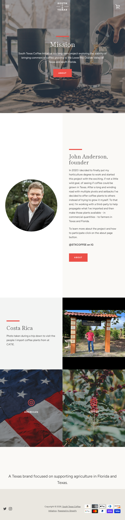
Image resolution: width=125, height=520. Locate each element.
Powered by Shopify (67, 511)
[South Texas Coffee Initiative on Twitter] (5, 508)
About (62, 73)
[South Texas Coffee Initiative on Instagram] (10, 508)
